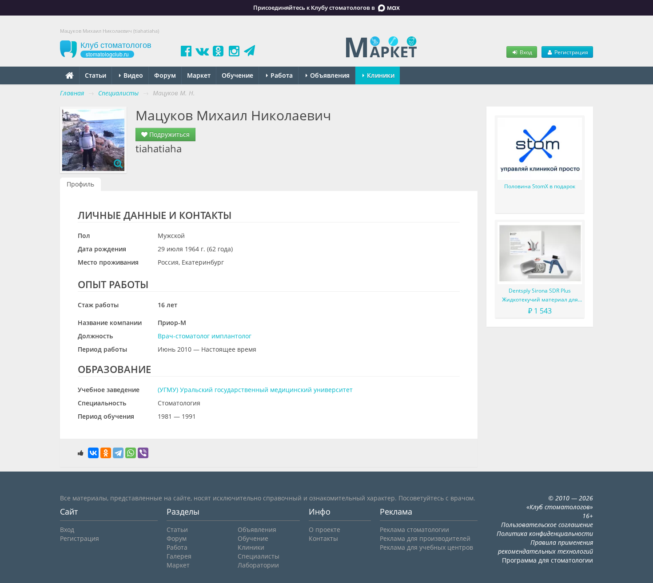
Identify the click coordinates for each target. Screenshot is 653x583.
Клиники (379, 75)
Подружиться (168, 134)
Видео (132, 75)
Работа (281, 75)
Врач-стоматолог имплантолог (204, 336)
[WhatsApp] (130, 453)
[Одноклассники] (105, 453)
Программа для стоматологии (547, 560)
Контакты (323, 538)
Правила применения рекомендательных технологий (545, 546)
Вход (525, 52)
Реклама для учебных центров (426, 547)
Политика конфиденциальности (545, 533)
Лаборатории (258, 565)
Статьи (95, 75)
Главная (72, 93)
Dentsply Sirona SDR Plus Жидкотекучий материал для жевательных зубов (540, 295)
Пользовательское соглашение (547, 524)
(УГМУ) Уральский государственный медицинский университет (255, 389)
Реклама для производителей (425, 538)
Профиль (80, 184)
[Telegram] (118, 453)
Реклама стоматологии (414, 529)
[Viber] (143, 453)
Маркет (199, 75)
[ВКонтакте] (93, 453)
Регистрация (570, 52)
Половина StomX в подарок (539, 186)
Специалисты (258, 556)
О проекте (324, 529)
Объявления (329, 75)
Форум (165, 75)
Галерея (179, 556)
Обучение (237, 75)
